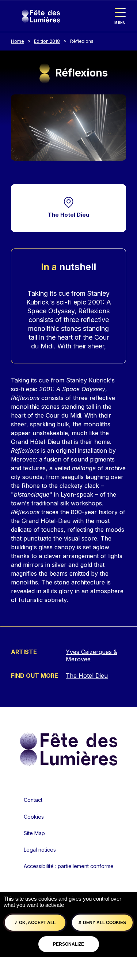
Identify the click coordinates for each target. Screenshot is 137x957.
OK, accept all (37, 922)
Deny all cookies (104, 922)
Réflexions (82, 41)
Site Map (34, 833)
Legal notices (40, 849)
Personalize (68, 944)
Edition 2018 (47, 41)
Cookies (34, 817)
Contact (33, 800)
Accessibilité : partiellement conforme (69, 866)
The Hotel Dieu (68, 214)
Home (17, 41)
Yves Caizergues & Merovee (91, 655)
